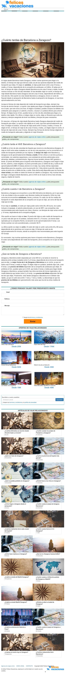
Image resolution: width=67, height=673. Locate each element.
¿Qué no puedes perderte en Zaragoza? (17, 481)
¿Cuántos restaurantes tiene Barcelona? (44, 653)
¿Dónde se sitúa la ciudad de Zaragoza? (45, 603)
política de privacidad (30, 402)
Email (8, 292)
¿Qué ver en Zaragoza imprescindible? (48, 554)
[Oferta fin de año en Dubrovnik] (49, 355)
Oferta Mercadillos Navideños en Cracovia (44, 385)
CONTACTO (29, 666)
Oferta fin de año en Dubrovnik (41, 365)
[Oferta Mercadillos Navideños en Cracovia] (49, 380)
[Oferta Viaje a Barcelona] (16, 338)
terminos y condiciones (15, 402)
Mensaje (7, 305)
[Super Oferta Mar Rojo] (49, 341)
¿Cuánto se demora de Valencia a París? (15, 628)
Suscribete (59, 399)
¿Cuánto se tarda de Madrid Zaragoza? (17, 577)
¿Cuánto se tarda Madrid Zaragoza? (16, 602)
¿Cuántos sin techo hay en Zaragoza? (16, 652)
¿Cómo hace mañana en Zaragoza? (16, 554)
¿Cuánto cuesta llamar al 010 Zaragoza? (45, 530)
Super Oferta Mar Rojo (39, 344)
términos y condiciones (36, 317)
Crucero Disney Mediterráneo (8, 365)
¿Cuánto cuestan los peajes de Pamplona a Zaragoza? (45, 432)
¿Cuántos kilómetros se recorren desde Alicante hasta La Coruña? (17, 432)
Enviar (32, 321)
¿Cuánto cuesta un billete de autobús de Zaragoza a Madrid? (47, 578)
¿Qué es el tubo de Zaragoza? (14, 456)
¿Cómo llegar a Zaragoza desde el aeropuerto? (15, 505)
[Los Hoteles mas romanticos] (16, 381)
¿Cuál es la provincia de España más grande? (47, 457)
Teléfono (7, 299)
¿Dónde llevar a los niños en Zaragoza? (48, 481)
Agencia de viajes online (8, 666)
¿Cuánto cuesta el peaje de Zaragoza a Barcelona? (48, 628)
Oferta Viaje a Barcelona (7, 344)
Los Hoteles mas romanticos (8, 385)
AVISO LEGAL (20, 666)
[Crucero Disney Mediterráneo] (16, 361)
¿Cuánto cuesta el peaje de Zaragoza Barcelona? (47, 505)
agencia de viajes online (37, 137)
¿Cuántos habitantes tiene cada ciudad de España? (17, 530)
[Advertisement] (32, 25)
